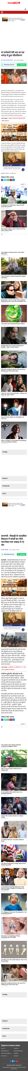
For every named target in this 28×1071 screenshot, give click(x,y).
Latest (4, 493)
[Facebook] (11, 1061)
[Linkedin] (15, 1061)
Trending (4, 452)
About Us (3, 1048)
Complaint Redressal (18, 1050)
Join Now (22, 64)
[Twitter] (13, 1061)
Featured (4, 478)
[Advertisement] (14, 35)
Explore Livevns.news (10, 1045)
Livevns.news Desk (8, 60)
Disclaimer (16, 1055)
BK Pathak (5, 549)
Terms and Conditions (6, 1053)
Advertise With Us (5, 1050)
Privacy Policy (4, 1055)
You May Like (5, 486)
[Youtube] (17, 1061)
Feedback (16, 1053)
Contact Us (16, 1048)
